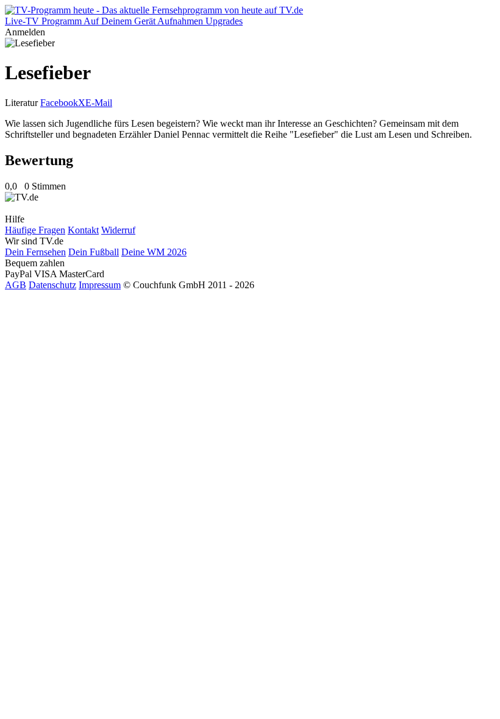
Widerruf (118, 230)
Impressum (100, 285)
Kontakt (83, 230)
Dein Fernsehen (35, 252)
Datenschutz (52, 285)
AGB (15, 285)
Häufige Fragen (35, 230)
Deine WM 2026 (154, 252)
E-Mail (98, 102)
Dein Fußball (93, 252)
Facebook (59, 102)
